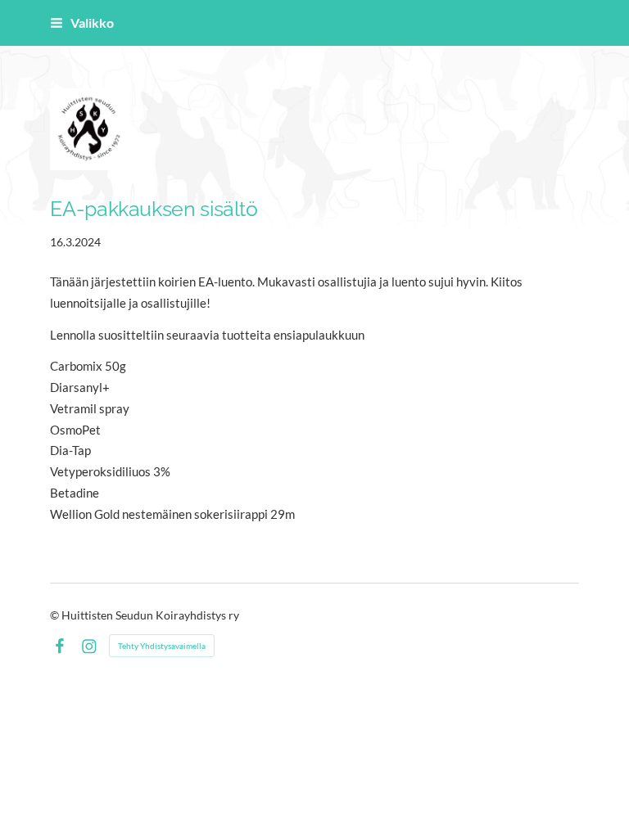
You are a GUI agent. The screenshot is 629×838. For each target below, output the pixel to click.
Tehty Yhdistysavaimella (162, 646)
